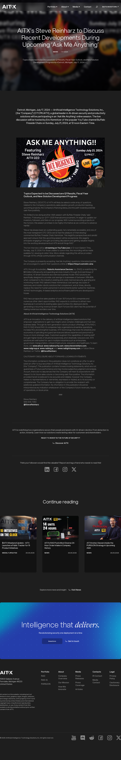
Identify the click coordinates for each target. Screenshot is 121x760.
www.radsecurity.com (53, 345)
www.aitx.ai (38, 345)
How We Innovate (62, 688)
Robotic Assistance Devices (60, 269)
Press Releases (79, 677)
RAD (43, 676)
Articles (79, 689)
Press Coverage (79, 683)
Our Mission (63, 682)
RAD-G (44, 680)
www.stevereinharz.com (75, 345)
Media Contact (96, 681)
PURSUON (45, 684)
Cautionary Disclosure (114, 683)
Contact (87, 6)
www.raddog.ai (46, 348)
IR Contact (97, 676)
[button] (52, 7)
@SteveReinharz (48, 351)
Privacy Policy (113, 677)
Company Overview (62, 677)
